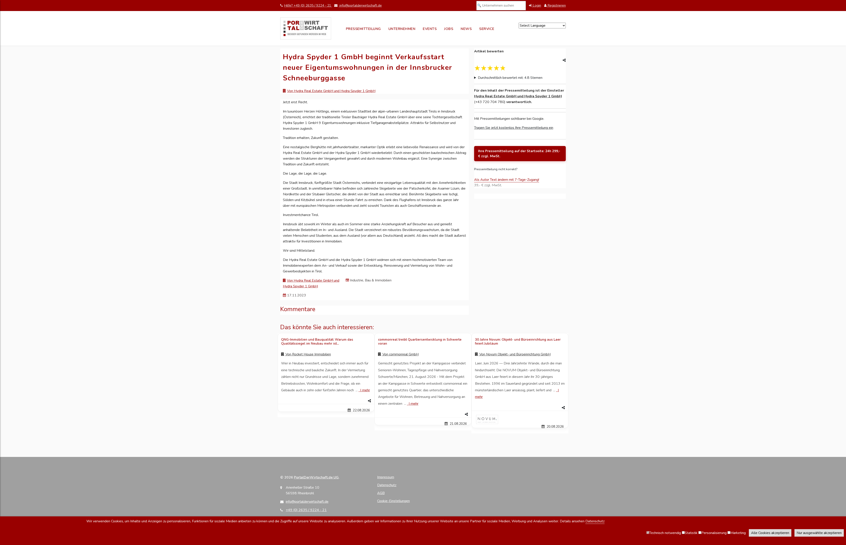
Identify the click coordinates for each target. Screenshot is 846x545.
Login (536, 5)
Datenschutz (386, 485)
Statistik (691, 532)
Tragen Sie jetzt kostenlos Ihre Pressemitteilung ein (513, 127)
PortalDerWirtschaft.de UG (316, 477)
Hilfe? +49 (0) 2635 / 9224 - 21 (308, 5)
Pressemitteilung (363, 28)
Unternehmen (402, 28)
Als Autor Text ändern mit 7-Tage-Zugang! (506, 179)
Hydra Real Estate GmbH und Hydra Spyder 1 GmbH (518, 96)
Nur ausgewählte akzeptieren (819, 532)
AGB (381, 493)
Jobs (448, 28)
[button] (326, 401)
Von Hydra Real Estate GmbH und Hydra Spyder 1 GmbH (331, 91)
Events (430, 28)
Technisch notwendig (665, 532)
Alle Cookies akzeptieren (770, 532)
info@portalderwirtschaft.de (360, 5)
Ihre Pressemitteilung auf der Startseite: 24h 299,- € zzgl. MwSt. (519, 153)
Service (486, 28)
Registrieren (556, 5)
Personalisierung (714, 532)
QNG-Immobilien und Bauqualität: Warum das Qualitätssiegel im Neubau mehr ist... (317, 341)
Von (308, 354)
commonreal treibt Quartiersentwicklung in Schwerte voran (420, 341)
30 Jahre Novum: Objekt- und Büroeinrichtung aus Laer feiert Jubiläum (518, 341)
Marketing (738, 532)
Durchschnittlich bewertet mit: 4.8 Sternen (510, 77)
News (466, 28)
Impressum (385, 477)
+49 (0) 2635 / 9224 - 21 (306, 510)
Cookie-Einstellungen (393, 501)
